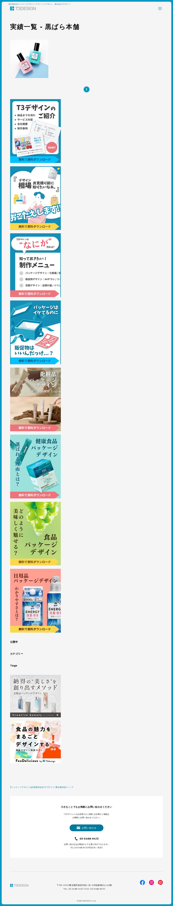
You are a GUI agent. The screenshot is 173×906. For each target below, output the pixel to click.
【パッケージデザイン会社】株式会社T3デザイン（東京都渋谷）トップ (41, 787)
